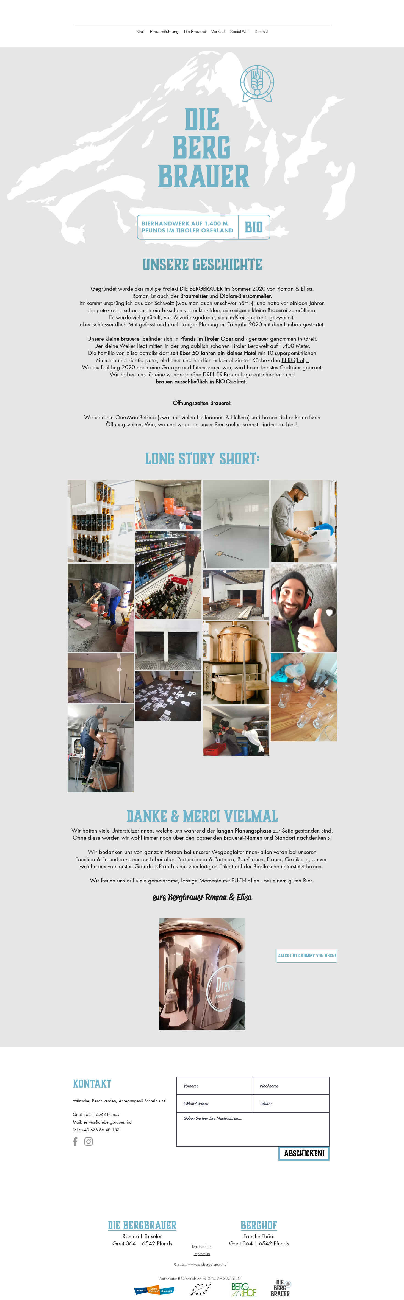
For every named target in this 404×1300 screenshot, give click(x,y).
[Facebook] (75, 1141)
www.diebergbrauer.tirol (208, 1264)
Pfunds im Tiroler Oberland (212, 338)
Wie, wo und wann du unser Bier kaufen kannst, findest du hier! (222, 424)
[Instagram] (88, 1141)
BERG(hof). (295, 360)
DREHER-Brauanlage (228, 374)
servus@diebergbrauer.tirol (108, 1122)
